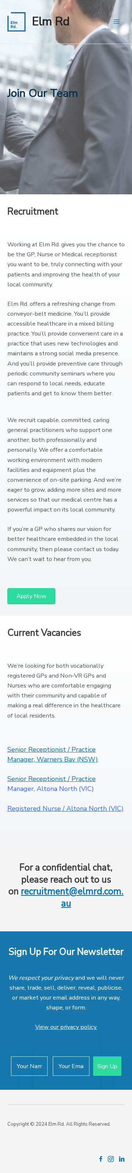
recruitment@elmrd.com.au (72, 897)
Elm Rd (51, 21)
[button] (31, 596)
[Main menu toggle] (116, 22)
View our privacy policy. (66, 1027)
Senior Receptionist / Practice (51, 778)
